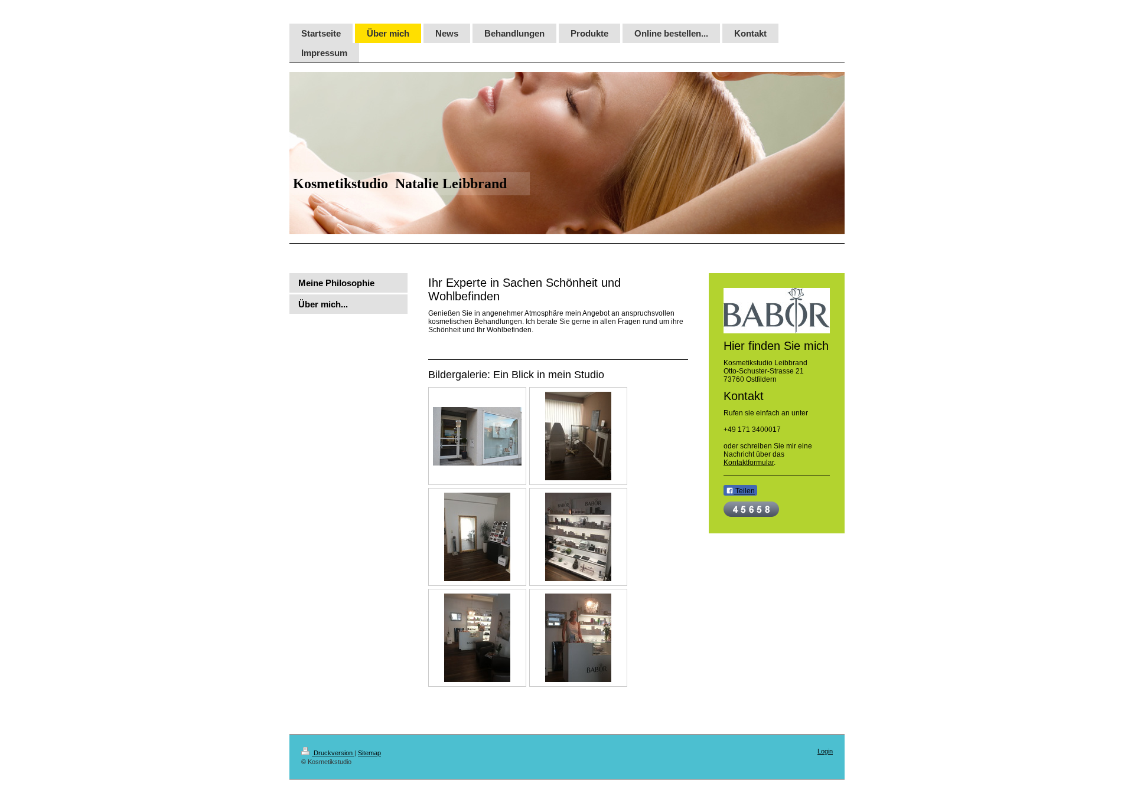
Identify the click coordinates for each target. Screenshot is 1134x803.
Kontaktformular (749, 462)
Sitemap (369, 752)
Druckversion (333, 752)
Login (825, 751)
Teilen (744, 491)
